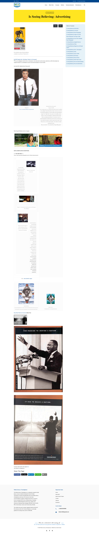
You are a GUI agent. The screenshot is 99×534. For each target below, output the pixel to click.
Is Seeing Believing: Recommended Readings (75, 61)
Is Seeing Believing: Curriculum (72, 30)
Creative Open (58, 527)
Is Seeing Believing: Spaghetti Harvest (73, 42)
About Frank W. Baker (60, 496)
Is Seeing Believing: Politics (71, 44)
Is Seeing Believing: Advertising (72, 55)
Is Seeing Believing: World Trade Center (73, 59)
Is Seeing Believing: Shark (71, 51)
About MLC (58, 494)
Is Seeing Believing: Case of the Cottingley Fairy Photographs (74, 39)
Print (55, 25)
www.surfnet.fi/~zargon (28, 278)
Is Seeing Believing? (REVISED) (72, 28)
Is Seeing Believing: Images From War (73, 34)
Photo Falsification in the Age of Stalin (73, 36)
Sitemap (57, 500)
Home (57, 492)
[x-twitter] (14, 1)
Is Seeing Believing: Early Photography (73, 32)
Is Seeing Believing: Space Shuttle (72, 53)
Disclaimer (58, 502)
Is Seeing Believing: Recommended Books (74, 63)
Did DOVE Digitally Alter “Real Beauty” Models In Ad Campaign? (25, 59)
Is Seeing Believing (49, 12)
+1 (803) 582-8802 (62, 508)
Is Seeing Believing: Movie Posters (72, 57)
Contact (57, 498)
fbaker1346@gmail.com (64, 511)
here (28, 466)
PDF (60, 25)
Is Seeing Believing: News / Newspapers (74, 49)
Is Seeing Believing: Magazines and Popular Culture (74, 47)
